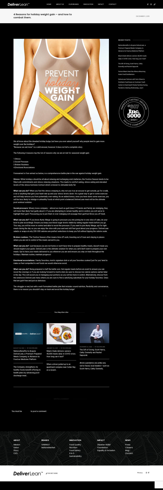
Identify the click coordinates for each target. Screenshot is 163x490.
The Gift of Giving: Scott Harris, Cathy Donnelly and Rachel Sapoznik (92, 352)
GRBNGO (45, 444)
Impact (101, 4)
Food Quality (75, 444)
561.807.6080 (53, 473)
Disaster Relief (104, 444)
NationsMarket (48, 447)
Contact (112, 4)
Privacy (140, 473)
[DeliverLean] (18, 4)
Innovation (88, 4)
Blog (127, 450)
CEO (15, 453)
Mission (16, 444)
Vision (16, 447)
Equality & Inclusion (106, 450)
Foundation (102, 447)
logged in (26, 411)
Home (49, 4)
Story (15, 450)
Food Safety (75, 450)
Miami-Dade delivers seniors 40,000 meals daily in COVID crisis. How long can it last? (61, 354)
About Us (60, 4)
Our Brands (74, 4)
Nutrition (73, 447)
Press (127, 444)
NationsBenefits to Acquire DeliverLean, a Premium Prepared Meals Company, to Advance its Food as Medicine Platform (27, 355)
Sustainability (75, 456)
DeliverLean (33, 348)
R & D (71, 453)
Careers (129, 447)
